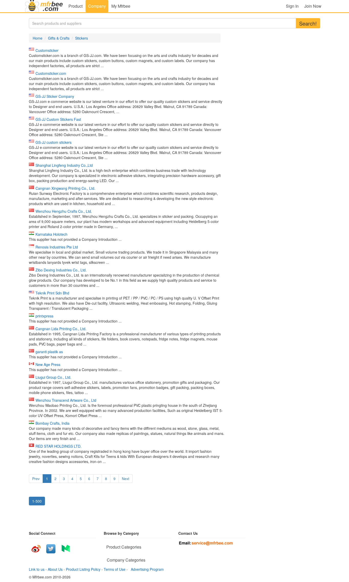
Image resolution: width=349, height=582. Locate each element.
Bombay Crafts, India (52, 423)
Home (37, 38)
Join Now (312, 6)
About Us (55, 569)
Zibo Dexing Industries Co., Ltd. (61, 269)
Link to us (36, 569)
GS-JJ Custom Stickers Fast (58, 119)
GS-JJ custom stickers (54, 142)
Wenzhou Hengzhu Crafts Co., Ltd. (64, 211)
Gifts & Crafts (58, 38)
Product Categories (123, 547)
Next (125, 478)
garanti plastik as (49, 351)
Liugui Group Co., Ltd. (53, 377)
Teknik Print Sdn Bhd (52, 292)
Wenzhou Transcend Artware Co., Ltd (66, 400)
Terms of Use (114, 569)
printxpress (44, 315)
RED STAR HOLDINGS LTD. (59, 446)
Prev (36, 478)
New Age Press (48, 364)
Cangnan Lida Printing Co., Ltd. (61, 328)
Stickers (81, 38)
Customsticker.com (51, 73)
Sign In (292, 6)
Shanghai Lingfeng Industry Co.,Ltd (64, 165)
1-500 (37, 501)
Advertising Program (146, 569)
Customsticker (47, 50)
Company (97, 6)
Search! (308, 23)
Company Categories (126, 560)
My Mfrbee (120, 6)
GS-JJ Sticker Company (55, 96)
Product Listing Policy (83, 569)
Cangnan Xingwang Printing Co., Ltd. (65, 188)
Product (75, 6)
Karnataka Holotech (51, 234)
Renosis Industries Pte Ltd (57, 247)
